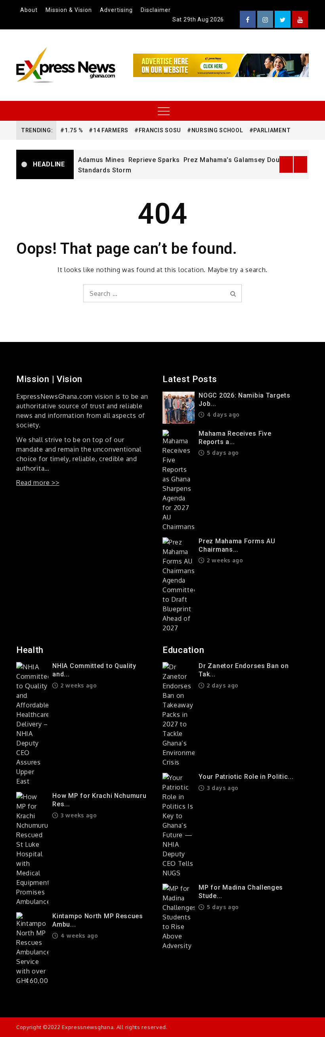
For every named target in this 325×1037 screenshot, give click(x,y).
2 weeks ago (224, 560)
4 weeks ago (78, 935)
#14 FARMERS (108, 130)
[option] (191, 164)
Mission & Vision (69, 10)
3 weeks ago (78, 815)
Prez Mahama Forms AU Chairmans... (237, 545)
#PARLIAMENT (270, 130)
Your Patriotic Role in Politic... (246, 776)
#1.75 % (71, 130)
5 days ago (222, 452)
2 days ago (222, 685)
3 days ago (222, 787)
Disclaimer (156, 10)
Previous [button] (286, 164)
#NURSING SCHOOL (215, 130)
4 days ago (222, 414)
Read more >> (37, 483)
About (29, 10)
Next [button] (300, 164)
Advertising (116, 10)
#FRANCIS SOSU (157, 130)
